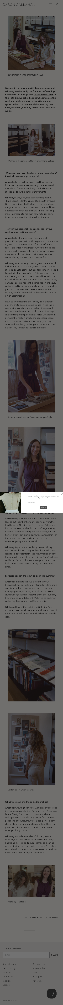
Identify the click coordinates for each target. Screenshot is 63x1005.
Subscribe (43, 507)
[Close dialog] (61, 493)
